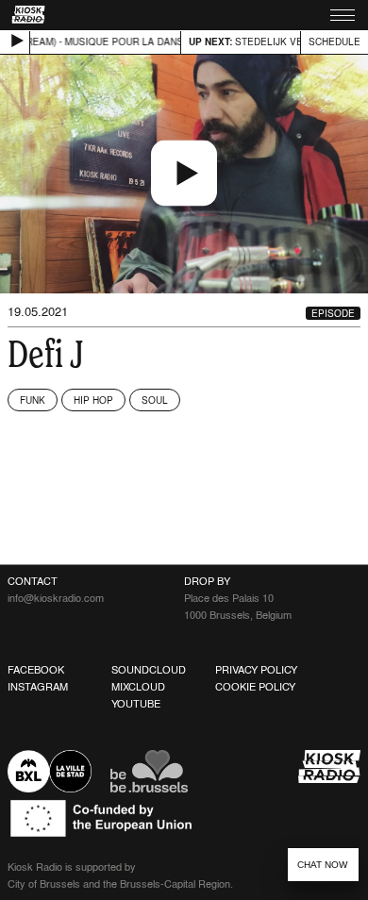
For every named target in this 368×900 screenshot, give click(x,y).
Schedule (334, 41)
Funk (32, 400)
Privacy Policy (256, 669)
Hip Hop (93, 400)
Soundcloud (148, 669)
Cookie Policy (255, 686)
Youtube (135, 703)
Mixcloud (138, 686)
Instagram (38, 686)
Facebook (36, 669)
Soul (155, 400)
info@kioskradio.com (56, 598)
